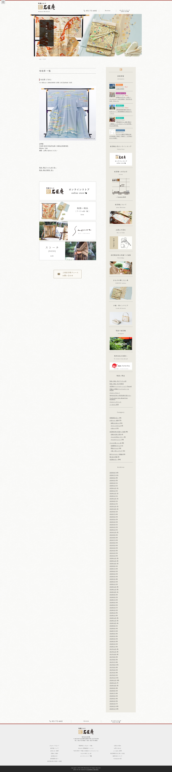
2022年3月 (113, 524)
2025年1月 (113, 491)
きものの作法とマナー (117, 437)
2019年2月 (113, 613)
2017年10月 (113, 654)
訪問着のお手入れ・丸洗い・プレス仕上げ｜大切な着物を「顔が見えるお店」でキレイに (120, 99)
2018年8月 (113, 628)
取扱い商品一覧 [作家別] (117, 384)
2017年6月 (113, 665)
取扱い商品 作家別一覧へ (46, 170)
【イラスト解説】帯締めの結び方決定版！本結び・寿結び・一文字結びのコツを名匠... (120, 136)
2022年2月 (113, 527)
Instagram (117, 758)
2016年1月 (113, 709)
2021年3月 (113, 550)
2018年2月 (113, 644)
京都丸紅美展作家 (51, 82)
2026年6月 (113, 478)
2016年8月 (113, 691)
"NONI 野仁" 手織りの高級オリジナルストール (86, 751)
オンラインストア (85, 756)
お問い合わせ (117, 748)
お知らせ (113, 428)
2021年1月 (113, 556)
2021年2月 (113, 553)
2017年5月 (113, 667)
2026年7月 (113, 475)
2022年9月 (113, 511)
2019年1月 (113, 615)
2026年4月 (113, 483)
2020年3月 (113, 579)
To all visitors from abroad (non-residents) (119, 398)
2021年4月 (113, 548)
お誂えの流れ (117, 745)
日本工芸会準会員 (64, 82)
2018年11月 (113, 620)
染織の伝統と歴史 (116, 434)
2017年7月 (113, 662)
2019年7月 (113, 600)
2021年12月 (113, 532)
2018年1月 (113, 646)
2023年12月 (113, 498)
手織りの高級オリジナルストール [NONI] (119, 389)
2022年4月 (113, 522)
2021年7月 (113, 540)
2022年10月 (113, 509)
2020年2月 (113, 581)
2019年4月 (113, 607)
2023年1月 (113, 504)
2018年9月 (113, 626)
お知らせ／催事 (114, 420)
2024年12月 (113, 493)
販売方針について (117, 756)
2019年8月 (113, 597)
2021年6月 (113, 543)
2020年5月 (113, 574)
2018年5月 (113, 636)
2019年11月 (113, 589)
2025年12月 (113, 488)
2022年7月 (113, 514)
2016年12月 (113, 680)
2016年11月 (113, 683)
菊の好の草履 (113, 457)
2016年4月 (113, 701)
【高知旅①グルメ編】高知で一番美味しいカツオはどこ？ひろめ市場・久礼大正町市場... (120, 124)
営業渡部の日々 (119, 105)
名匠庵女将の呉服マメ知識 (117, 432)
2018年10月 (113, 623)
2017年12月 (113, 649)
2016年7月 (113, 693)
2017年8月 (113, 659)
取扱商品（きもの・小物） (86, 745)
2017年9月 (113, 657)
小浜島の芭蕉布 (120, 89)
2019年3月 (113, 610)
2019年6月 (113, 602)
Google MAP (122, 197)
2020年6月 (113, 571)
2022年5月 (113, 519)
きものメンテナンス (115, 402)
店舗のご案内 (54, 753)
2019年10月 (113, 592)
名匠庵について (54, 748)
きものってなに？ (115, 393)
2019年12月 (113, 587)
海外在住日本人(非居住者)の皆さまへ (120, 395)
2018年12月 (113, 618)
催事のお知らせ (115, 423)
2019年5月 (113, 605)
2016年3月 (113, 704)
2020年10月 (113, 563)
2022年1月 (113, 530)
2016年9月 (113, 688)
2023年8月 (113, 501)
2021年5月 (113, 545)
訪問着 (57, 82)
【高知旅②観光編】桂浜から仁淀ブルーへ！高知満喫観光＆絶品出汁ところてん (120, 111)
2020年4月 (113, 576)
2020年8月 (113, 566)
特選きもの (44, 82)
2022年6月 (113, 517)
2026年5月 (113, 480)
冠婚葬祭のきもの (116, 446)
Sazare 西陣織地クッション (86, 748)
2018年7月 (113, 631)
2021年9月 (113, 535)
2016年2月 (113, 706)
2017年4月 (113, 670)
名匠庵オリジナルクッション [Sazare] (121, 386)
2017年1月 (113, 678)
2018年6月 (113, 633)
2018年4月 (113, 639)
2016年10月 (113, 685)
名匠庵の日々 (119, 84)
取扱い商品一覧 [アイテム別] (118, 381)
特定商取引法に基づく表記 (117, 753)
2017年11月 (113, 652)
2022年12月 (113, 506)
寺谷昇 (70, 82)
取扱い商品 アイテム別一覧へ (47, 167)
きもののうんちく (120, 130)
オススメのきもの (116, 426)
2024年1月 (113, 496)
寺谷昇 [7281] (45, 79)
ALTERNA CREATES (93, 769)
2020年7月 (113, 569)
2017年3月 (113, 672)
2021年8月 (113, 537)
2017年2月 (113, 675)
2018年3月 (113, 641)
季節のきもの (114, 448)
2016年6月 (113, 696)
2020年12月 (113, 558)
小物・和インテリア (116, 451)
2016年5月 (113, 698)
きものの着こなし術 (120, 93)
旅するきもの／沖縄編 (116, 454)
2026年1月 (113, 485)
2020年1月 (113, 584)
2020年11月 (113, 561)
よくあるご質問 (114, 404)
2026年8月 (113, 472)
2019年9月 (113, 594)
